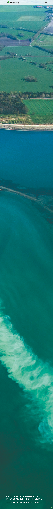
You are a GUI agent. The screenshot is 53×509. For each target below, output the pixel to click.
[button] (1, 507)
